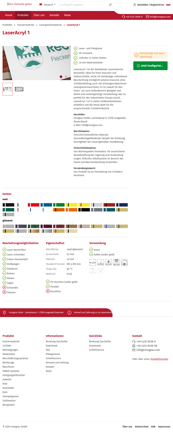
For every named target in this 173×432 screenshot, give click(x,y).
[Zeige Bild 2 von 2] (66, 76)
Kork (5, 392)
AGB (153, 426)
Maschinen (8, 366)
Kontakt (50, 366)
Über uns (127, 426)
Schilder (7, 345)
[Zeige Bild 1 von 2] (61, 76)
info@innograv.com (159, 16)
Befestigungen (10, 350)
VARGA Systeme (11, 371)
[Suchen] (111, 4)
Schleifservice (53, 358)
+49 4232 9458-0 (134, 16)
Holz (5, 383)
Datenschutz (141, 426)
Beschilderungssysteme (15, 358)
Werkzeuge (8, 362)
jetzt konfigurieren (152, 65)
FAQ (48, 350)
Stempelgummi (11, 396)
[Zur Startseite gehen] (19, 4)
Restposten (9, 404)
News (49, 371)
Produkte (8, 336)
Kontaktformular (159, 359)
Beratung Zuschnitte (57, 341)
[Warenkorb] (168, 4)
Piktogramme (53, 354)
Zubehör (7, 379)
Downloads (52, 345)
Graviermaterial (11, 341)
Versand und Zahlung (57, 362)
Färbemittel (9, 354)
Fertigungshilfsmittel (14, 375)
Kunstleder (8, 388)
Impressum (164, 426)
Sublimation (9, 400)
